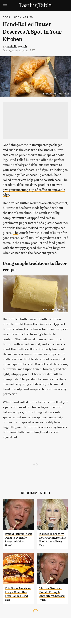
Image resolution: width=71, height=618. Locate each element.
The (15, 232)
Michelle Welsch (16, 46)
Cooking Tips (23, 17)
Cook (6, 17)
